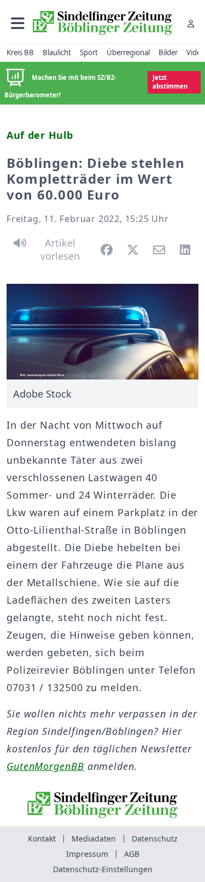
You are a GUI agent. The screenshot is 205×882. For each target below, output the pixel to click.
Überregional (128, 52)
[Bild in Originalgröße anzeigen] (102, 332)
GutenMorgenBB (45, 766)
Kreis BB (20, 52)
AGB (131, 854)
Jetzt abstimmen (170, 82)
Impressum (87, 854)
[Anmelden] (191, 23)
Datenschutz (155, 838)
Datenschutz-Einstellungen (103, 869)
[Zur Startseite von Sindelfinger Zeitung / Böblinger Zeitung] (102, 23)
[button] (18, 23)
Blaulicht (57, 52)
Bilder (168, 52)
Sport (89, 52)
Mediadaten (94, 838)
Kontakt (42, 838)
